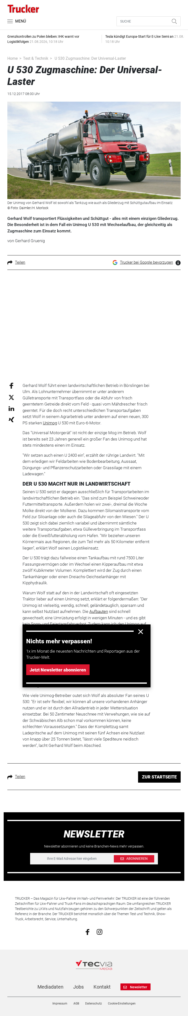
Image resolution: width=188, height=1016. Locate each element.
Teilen (20, 262)
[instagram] (99, 932)
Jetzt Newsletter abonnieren (58, 669)
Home (12, 58)
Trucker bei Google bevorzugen (146, 262)
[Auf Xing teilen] (11, 419)
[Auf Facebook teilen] (11, 385)
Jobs (78, 987)
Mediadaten (50, 987)
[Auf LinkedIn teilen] (11, 408)
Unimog (50, 422)
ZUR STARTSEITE (159, 776)
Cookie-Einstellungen (122, 1003)
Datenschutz (93, 1003)
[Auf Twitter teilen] (11, 397)
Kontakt (102, 987)
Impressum (59, 1003)
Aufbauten (98, 611)
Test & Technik (35, 58)
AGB (76, 1003)
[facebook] (87, 932)
